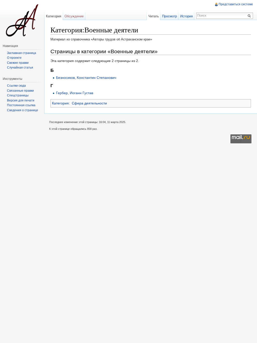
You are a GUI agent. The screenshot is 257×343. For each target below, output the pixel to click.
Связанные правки (20, 90)
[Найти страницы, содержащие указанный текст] (250, 15)
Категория (60, 103)
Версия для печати (20, 100)
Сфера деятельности (89, 103)
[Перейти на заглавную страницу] (22, 20)
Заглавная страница (21, 53)
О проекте (14, 58)
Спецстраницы (18, 95)
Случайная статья (20, 67)
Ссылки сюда (16, 85)
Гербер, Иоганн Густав (74, 93)
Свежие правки (18, 63)
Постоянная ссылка (21, 105)
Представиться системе (236, 4)
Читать (153, 16)
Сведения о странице (22, 110)
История (186, 16)
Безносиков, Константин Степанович (86, 78)
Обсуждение (74, 16)
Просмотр (169, 16)
